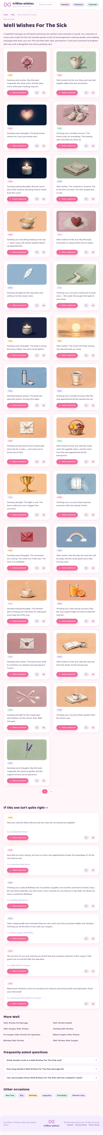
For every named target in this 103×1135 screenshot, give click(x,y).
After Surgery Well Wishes (16, 1029)
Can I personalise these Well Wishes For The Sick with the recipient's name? (45, 1077)
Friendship (62, 1095)
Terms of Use (94, 1125)
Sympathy (47, 1095)
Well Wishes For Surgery (20, 965)
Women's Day (78, 1095)
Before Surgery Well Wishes (22, 933)
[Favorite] (44, 92)
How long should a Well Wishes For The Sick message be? (35, 1069)
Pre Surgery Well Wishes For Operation (22, 1034)
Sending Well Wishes (19, 832)
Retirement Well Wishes (20, 864)
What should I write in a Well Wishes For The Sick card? (34, 1060)
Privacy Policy (81, 1125)
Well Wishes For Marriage (16, 1023)
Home (6, 15)
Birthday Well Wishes (19, 900)
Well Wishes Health (62, 1023)
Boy (21, 1095)
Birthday (33, 1095)
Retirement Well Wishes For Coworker (26, 998)
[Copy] (37, 92)
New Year (10, 1095)
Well (12, 15)
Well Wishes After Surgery (65, 1040)
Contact (70, 1125)
